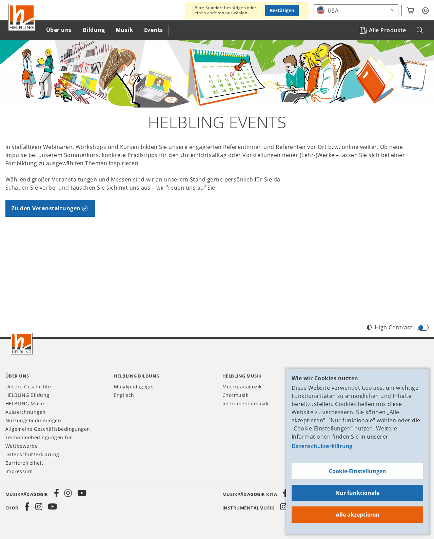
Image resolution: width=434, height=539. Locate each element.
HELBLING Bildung (27, 395)
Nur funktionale (357, 493)
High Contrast (393, 327)
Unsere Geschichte (28, 386)
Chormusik (235, 395)
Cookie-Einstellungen (357, 471)
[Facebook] (56, 493)
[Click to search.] (420, 30)
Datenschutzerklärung (322, 446)
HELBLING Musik (25, 403)
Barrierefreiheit (24, 463)
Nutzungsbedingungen (33, 420)
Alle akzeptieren (357, 514)
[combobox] (356, 10)
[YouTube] (82, 493)
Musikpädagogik (133, 386)
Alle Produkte (387, 30)
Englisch (124, 395)
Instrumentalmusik (245, 403)
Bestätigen (282, 10)
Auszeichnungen (25, 412)
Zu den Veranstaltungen (46, 208)
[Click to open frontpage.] (21, 17)
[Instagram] (68, 493)
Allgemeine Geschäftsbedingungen (47, 429)
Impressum (19, 471)
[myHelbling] (425, 11)
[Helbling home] (22, 343)
